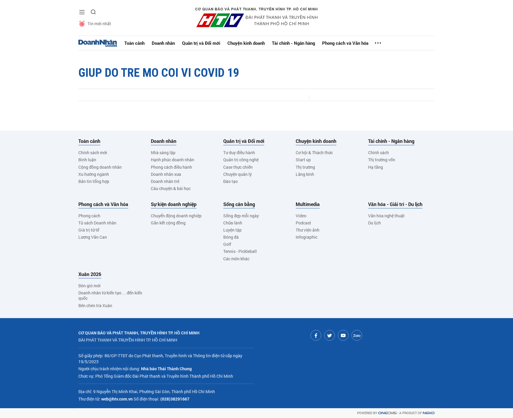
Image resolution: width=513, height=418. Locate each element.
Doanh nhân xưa (166, 174)
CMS (387, 413)
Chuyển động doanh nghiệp (176, 215)
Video (301, 215)
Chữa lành (232, 223)
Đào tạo (230, 181)
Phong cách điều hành (171, 167)
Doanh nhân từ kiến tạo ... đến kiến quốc (110, 295)
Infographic (306, 237)
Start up (303, 159)
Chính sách (378, 152)
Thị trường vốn (381, 159)
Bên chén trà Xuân (95, 305)
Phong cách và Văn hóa (345, 43)
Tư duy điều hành (239, 152)
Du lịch (374, 223)
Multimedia (308, 204)
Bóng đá (231, 237)
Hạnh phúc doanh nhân (172, 159)
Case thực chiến (238, 167)
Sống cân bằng (239, 204)
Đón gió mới (89, 285)
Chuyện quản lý (237, 174)
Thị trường (305, 167)
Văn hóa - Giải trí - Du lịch (395, 204)
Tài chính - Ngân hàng (293, 43)
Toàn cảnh (134, 43)
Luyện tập (232, 230)
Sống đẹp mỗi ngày (241, 215)
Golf (227, 244)
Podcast (303, 223)
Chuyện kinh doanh (246, 43)
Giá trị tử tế (88, 230)
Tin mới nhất (99, 23)
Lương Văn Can (92, 237)
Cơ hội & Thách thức (314, 152)
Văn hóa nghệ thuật (386, 215)
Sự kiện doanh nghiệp (174, 204)
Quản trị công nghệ (241, 159)
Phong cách (89, 215)
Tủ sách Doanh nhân (97, 223)
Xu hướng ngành (93, 174)
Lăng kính (305, 174)
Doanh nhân (163, 43)
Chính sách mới (92, 152)
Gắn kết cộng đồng (168, 223)
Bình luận (87, 159)
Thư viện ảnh (307, 230)
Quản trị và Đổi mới (201, 43)
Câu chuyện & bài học (171, 188)
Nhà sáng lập (163, 152)
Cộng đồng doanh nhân (100, 167)
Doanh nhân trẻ (165, 181)
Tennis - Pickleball (240, 251)
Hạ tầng (375, 167)
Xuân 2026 (89, 274)
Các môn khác (236, 258)
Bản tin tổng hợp (93, 181)
